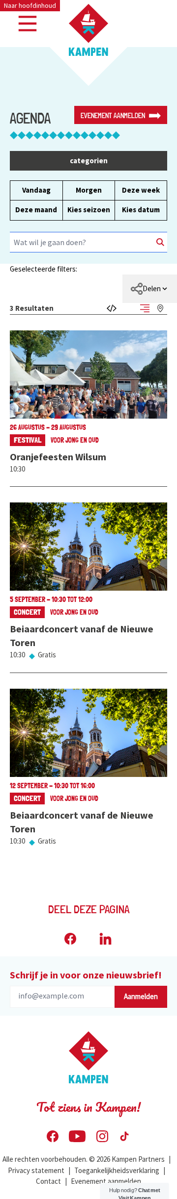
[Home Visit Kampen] (88, 30)
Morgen (89, 190)
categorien (89, 160)
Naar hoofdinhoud (30, 5)
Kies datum (141, 209)
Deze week (141, 190)
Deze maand (36, 209)
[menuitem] (150, 288)
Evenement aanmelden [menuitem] (106, 1181)
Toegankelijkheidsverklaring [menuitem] (116, 1170)
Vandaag (36, 190)
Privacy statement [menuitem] (36, 1170)
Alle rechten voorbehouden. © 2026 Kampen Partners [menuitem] (83, 1159)
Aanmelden (141, 996)
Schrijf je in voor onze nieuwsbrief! (86, 975)
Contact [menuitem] (48, 1181)
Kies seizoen (88, 209)
